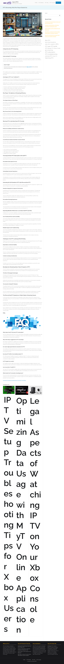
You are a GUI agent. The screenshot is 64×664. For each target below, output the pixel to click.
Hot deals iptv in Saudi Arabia (52, 648)
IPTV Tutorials (52, 2)
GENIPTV (53, 44)
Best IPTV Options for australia (53, 647)
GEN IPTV (47, 44)
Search (46, 13)
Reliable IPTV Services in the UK (53, 650)
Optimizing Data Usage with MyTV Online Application (21, 515)
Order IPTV (58, 2)
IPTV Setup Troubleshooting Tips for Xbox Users (9, 514)
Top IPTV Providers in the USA (53, 654)
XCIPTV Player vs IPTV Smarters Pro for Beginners (52, 29)
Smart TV (55, 56)
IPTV (57, 44)
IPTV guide (54, 46)
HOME (36, 2)
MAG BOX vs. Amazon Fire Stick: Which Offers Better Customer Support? (52, 32)
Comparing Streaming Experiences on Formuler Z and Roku (14, 380)
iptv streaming (49, 50)
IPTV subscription (50, 52)
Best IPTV (47, 40)
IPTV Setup (48, 48)
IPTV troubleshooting (51, 54)
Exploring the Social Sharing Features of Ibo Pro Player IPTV (52, 22)
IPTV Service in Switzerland (52, 653)
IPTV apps (47, 46)
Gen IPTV (15, 2)
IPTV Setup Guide (55, 48)
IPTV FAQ (46, 2)
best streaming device (50, 42)
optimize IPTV (48, 56)
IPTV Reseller (41, 2)
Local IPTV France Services (52, 649)
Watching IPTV (49, 58)
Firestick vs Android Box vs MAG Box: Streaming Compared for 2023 (52, 26)
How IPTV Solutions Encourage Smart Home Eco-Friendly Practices (52, 36)
